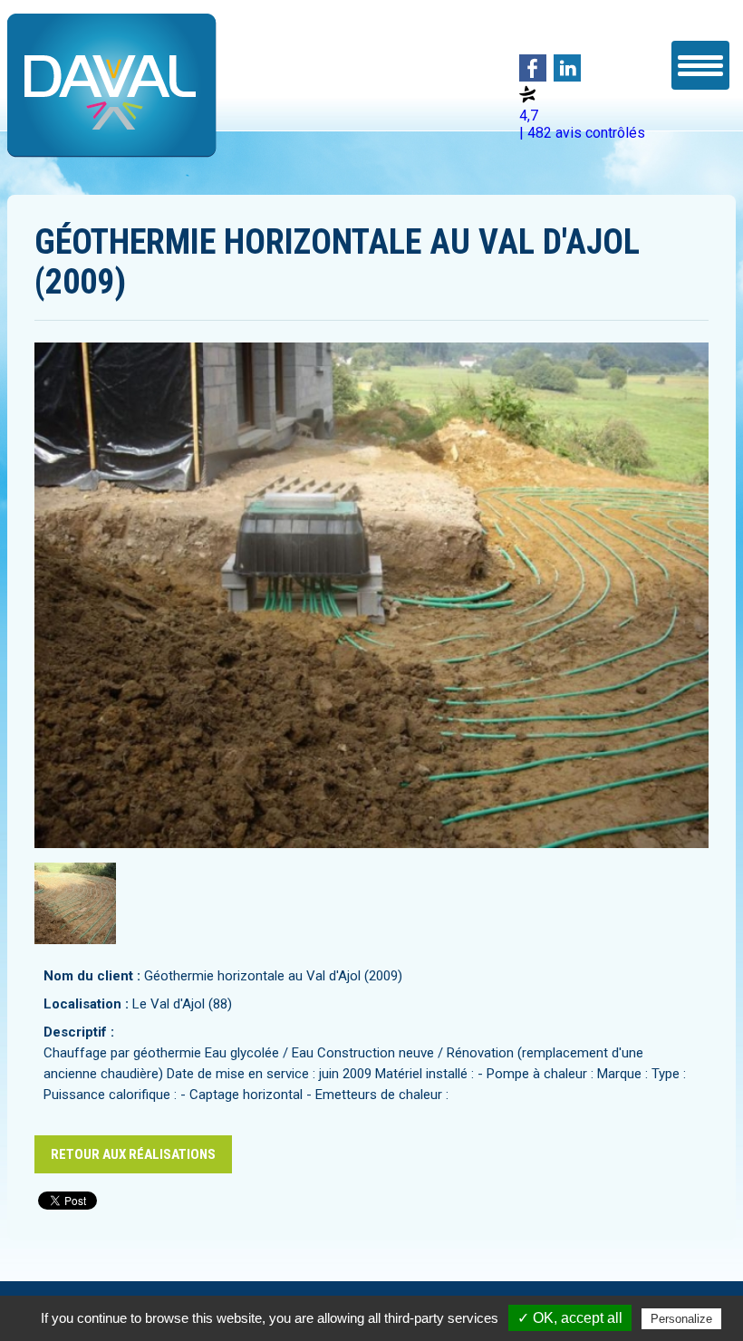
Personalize (681, 1319)
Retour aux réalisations (133, 1154)
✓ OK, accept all (569, 1318)
